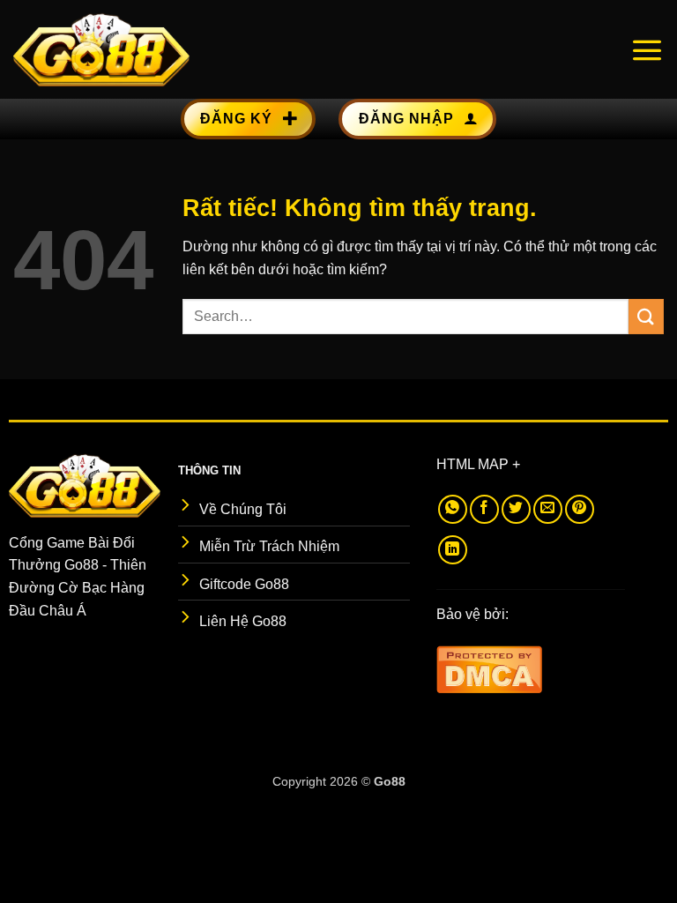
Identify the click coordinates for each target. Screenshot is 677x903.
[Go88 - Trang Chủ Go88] (101, 49)
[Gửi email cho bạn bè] (547, 509)
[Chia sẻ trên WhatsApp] (452, 509)
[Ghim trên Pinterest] (579, 509)
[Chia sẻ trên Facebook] (484, 509)
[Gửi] (646, 316)
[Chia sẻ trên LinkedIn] (452, 549)
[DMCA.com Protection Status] (489, 667)
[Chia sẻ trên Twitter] (516, 509)
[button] (647, 49)
